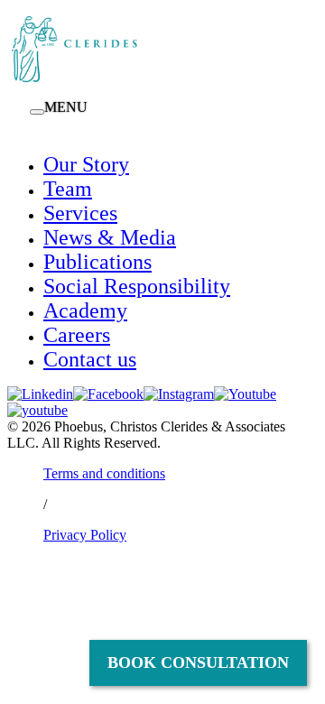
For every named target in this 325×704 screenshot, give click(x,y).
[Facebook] (108, 394)
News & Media (109, 237)
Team (67, 188)
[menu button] (37, 112)
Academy (85, 310)
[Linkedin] (40, 394)
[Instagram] (179, 394)
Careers (76, 335)
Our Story (86, 164)
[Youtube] (245, 394)
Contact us (89, 359)
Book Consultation (198, 662)
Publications (97, 261)
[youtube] (37, 410)
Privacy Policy (84, 534)
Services (80, 213)
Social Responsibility (136, 286)
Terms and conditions (104, 473)
